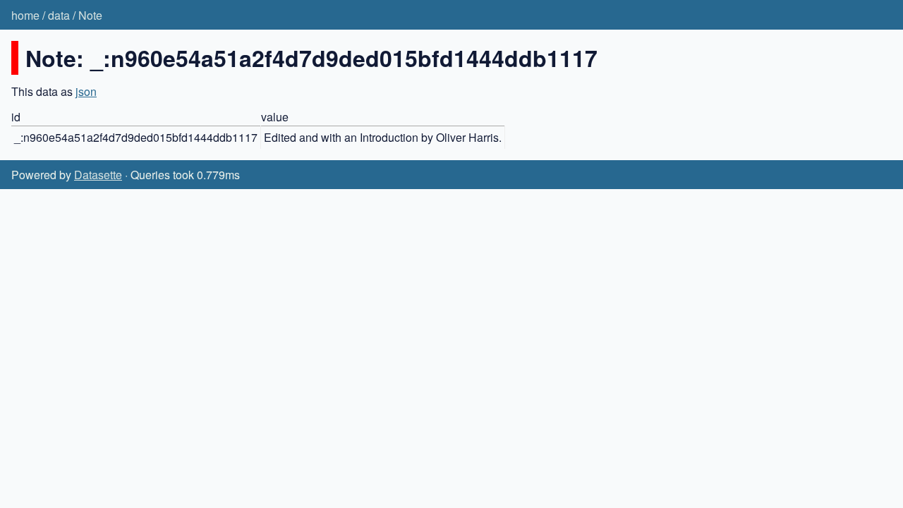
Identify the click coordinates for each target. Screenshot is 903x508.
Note (90, 15)
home (25, 15)
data (59, 15)
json (86, 91)
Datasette (98, 175)
